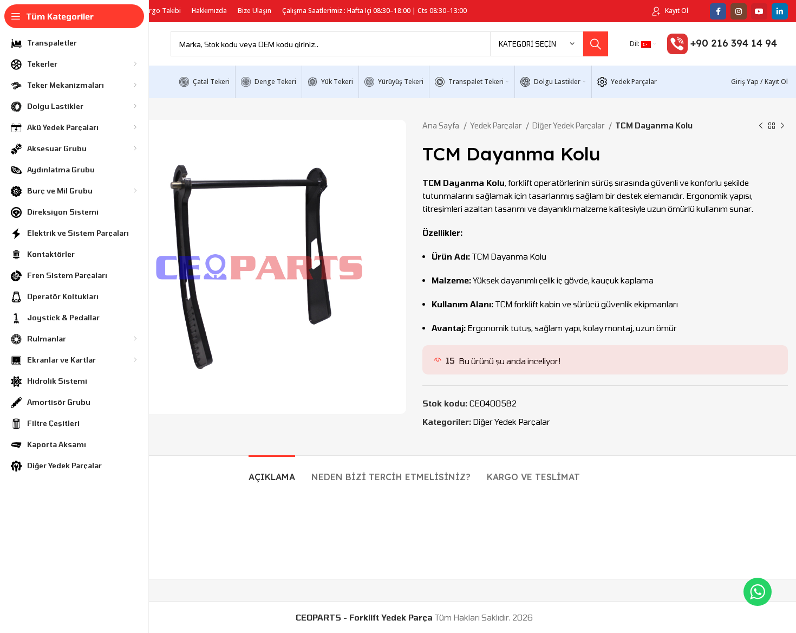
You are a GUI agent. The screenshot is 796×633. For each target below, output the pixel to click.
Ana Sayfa (441, 125)
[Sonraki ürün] (782, 125)
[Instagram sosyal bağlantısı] (738, 11)
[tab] (272, 471)
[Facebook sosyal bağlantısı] (718, 11)
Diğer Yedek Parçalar (569, 125)
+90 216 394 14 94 (733, 43)
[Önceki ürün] (760, 125)
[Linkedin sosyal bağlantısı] (780, 11)
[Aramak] (595, 43)
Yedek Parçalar (496, 125)
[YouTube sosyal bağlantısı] (759, 11)
